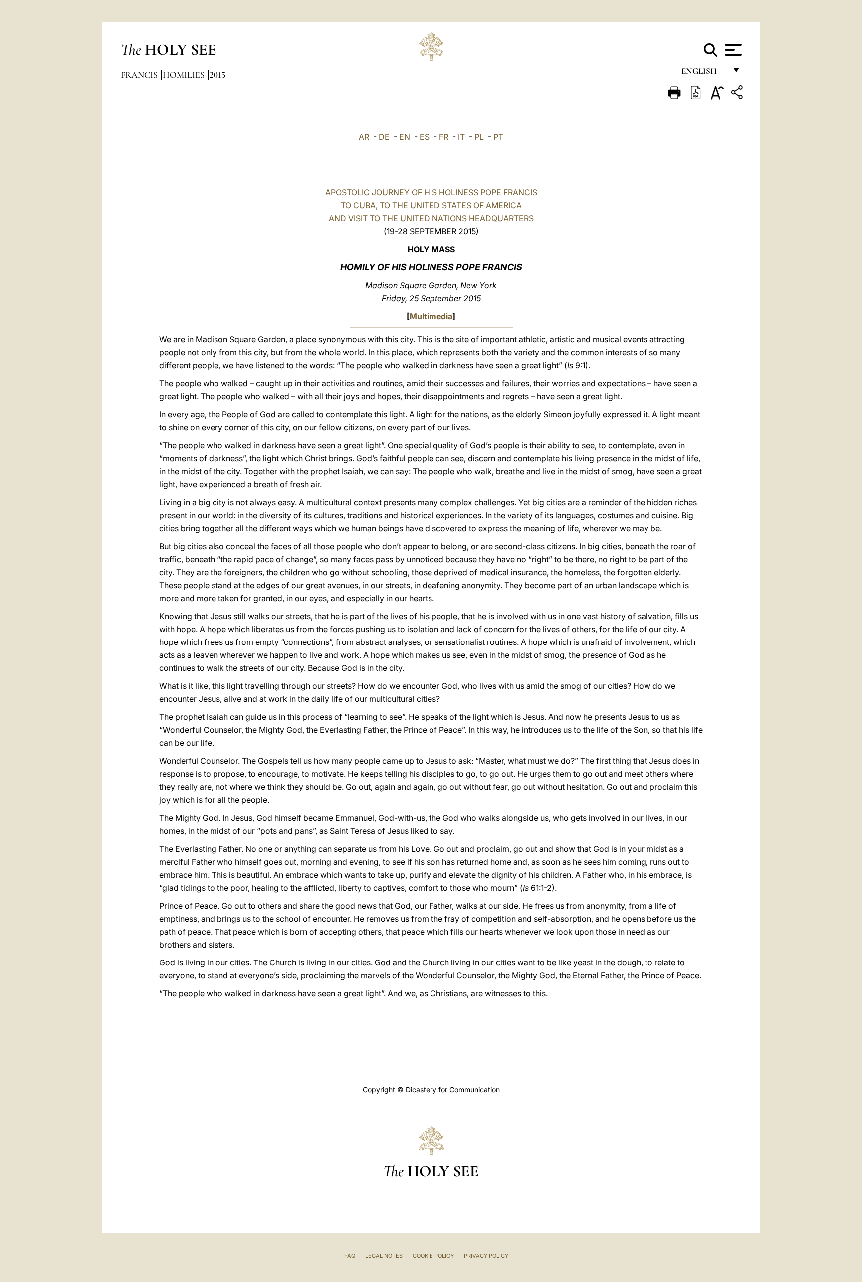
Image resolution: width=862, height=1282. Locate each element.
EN (404, 137)
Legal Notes (384, 1255)
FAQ (349, 1255)
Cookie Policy (433, 1255)
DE (384, 137)
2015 (217, 74)
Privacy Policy (486, 1255)
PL (479, 137)
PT (498, 137)
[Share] (738, 94)
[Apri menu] (732, 49)
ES (425, 137)
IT (461, 137)
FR (443, 137)
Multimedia (431, 316)
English (703, 73)
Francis (140, 74)
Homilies (185, 74)
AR (364, 137)
